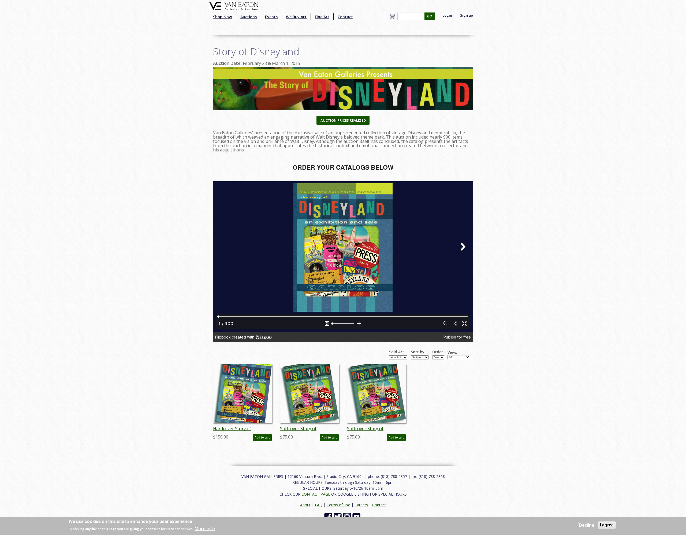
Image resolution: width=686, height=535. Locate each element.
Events (271, 16)
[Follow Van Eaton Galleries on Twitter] (338, 516)
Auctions (248, 16)
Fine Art (322, 16)
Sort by (417, 352)
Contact (345, 16)
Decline (586, 525)
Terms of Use (338, 504)
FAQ (318, 504)
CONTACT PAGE (315, 494)
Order (437, 352)
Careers (361, 504)
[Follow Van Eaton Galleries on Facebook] (329, 516)
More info (205, 529)
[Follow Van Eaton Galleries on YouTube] (357, 516)
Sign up (466, 15)
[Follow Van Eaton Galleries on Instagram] (347, 516)
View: (452, 352)
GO (429, 16)
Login (447, 15)
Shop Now (222, 16)
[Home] (234, 6)
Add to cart (262, 437)
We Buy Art (296, 16)
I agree (607, 525)
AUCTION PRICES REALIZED (343, 120)
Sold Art (396, 352)
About (305, 504)
